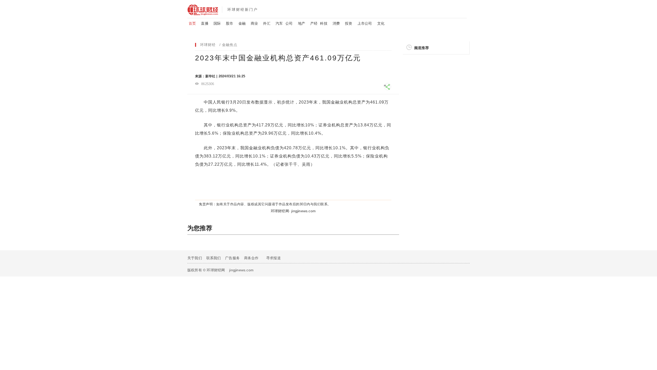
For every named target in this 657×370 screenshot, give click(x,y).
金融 (242, 23)
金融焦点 (229, 45)
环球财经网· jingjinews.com (293, 211)
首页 (192, 23)
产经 (313, 23)
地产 (301, 23)
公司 (289, 23)
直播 (204, 23)
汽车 (279, 23)
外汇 (266, 23)
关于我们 (194, 258)
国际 (217, 23)
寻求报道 (273, 258)
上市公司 (365, 23)
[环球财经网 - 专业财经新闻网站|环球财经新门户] (204, 9)
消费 (336, 23)
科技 (323, 23)
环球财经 (208, 45)
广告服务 (232, 258)
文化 (380, 23)
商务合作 (251, 258)
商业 (254, 23)
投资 (348, 23)
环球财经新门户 (242, 9)
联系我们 (213, 258)
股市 (229, 23)
